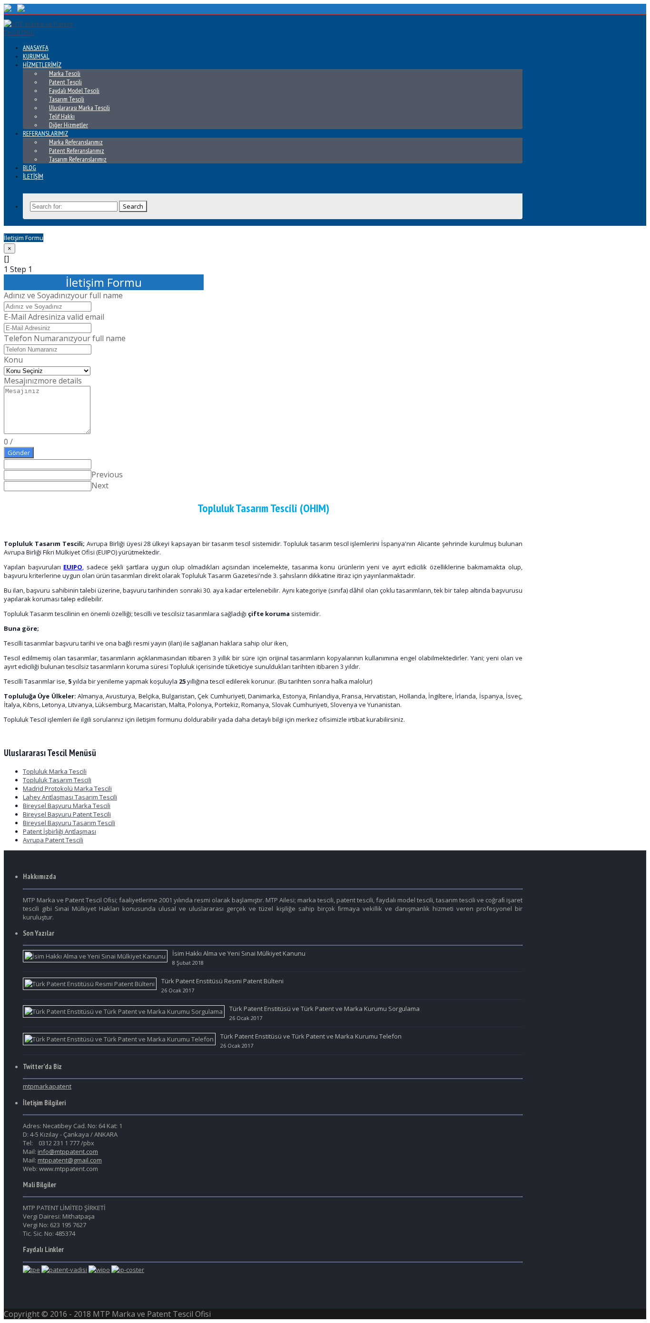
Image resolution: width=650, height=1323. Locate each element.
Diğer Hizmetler (68, 125)
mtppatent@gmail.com (70, 1160)
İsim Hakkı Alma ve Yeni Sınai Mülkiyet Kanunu (238, 953)
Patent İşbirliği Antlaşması (59, 831)
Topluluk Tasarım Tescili (57, 780)
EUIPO (72, 567)
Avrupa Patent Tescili (53, 840)
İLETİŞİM (33, 176)
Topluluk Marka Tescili (55, 771)
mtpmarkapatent (47, 1086)
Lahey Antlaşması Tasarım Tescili (70, 797)
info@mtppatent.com (68, 1151)
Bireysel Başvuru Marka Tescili (66, 805)
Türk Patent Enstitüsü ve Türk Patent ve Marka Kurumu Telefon (311, 1036)
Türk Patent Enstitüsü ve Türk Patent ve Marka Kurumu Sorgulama (324, 1008)
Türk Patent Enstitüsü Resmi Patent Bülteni (222, 981)
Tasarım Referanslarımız (78, 159)
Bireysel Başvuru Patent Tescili (67, 814)
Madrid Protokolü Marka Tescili (67, 788)
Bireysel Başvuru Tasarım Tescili (69, 822)
